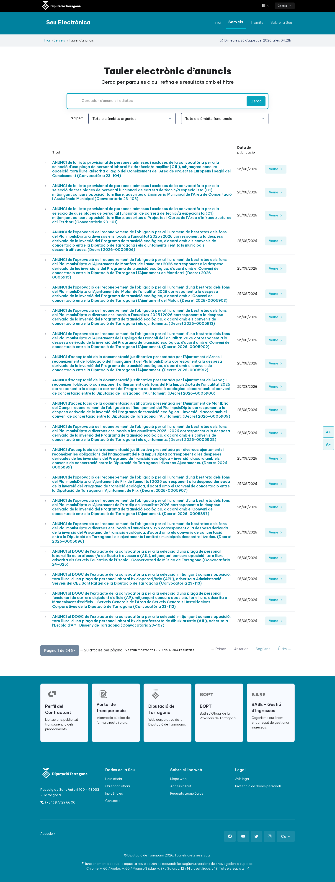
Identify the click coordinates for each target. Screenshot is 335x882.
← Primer (218, 649)
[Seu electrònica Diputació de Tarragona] (61, 6)
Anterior (241, 649)
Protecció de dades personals (258, 786)
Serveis (235, 22)
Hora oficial (114, 779)
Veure (274, 169)
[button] (267, 5)
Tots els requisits (232, 868)
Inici (217, 22)
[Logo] (61, 773)
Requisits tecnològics (186, 793)
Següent (263, 649)
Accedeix (47, 834)
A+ (328, 432)
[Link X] (256, 836)
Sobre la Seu (281, 22)
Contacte (113, 801)
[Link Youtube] (243, 836)
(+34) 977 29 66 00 (59, 802)
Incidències (114, 793)
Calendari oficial (118, 786)
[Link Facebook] (230, 836)
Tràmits (256, 22)
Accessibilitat (180, 786)
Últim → (284, 649)
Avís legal (242, 779)
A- (328, 444)
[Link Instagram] (269, 836)
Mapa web (178, 779)
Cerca (256, 101)
